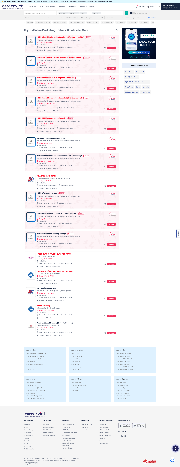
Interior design (103, 427)
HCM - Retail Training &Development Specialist (55, 78)
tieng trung (129, 87)
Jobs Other (74, 390)
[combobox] (40, 13)
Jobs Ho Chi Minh (76, 356)
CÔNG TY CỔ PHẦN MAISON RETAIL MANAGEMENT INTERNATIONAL (59, 40)
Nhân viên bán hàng (131, 92)
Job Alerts (142, 6)
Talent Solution (47, 430)
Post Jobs (46, 424)
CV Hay (41, 6)
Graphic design (104, 432)
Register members (29, 449)
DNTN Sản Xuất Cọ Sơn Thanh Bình (48, 325)
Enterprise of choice (141, 13)
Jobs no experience (122, 385)
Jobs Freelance (76, 388)
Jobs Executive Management (35, 398)
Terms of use (66, 435)
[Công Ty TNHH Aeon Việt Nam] (31, 257)
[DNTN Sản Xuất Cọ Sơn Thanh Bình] (31, 326)
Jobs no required (121, 382)
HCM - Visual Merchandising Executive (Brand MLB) (57, 213)
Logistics (146, 87)
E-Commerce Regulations (69, 432)
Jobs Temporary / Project (79, 385)
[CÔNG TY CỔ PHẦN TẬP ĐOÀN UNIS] (31, 274)
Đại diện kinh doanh (131, 77)
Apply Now (111, 48)
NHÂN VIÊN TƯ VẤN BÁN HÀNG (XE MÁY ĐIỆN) (55, 271)
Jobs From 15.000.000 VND (124, 364)
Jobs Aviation (30, 367)
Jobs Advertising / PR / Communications (38, 359)
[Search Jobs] (126, 13)
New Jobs (27, 424)
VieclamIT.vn (84, 427)
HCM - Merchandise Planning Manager (51, 234)
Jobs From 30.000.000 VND (124, 369)
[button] (178, 1)
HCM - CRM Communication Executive (51, 118)
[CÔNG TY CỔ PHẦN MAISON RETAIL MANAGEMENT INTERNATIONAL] (31, 40)
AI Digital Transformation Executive (51, 138)
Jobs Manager (30, 393)
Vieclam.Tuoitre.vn (86, 424)
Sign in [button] (152, 6)
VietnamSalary (50, 6)
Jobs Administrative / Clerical (35, 356)
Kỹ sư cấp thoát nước (132, 82)
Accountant (140, 72)
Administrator (103, 443)
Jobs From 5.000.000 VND (124, 356)
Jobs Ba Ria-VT (76, 361)
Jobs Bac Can (75, 364)
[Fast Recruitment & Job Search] (12, 6)
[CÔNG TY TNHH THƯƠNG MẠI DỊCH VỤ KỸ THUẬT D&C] (31, 179)
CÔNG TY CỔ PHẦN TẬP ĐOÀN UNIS (48, 274)
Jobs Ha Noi (75, 353)
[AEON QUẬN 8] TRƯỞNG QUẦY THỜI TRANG (54, 254)
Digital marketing (104, 430)
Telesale (102, 438)
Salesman (145, 82)
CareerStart (83, 6)
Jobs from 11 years (121, 398)
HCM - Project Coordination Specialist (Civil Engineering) (59, 98)
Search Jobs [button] (32, 6)
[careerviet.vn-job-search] (124, 425)
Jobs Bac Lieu (75, 369)
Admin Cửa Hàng (43, 306)
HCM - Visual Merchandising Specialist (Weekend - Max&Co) (60, 37)
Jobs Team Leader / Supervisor (35, 390)
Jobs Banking (30, 369)
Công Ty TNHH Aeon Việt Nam (46, 256)
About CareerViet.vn (68, 424)
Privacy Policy (66, 427)
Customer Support (67, 448)
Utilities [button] (91, 6)
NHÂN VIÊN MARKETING (46, 288)
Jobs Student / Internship (34, 382)
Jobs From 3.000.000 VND (124, 353)
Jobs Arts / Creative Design (34, 364)
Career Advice (72, 6)
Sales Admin (129, 72)
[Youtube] (125, 436)
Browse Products (48, 432)
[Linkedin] (122, 436)
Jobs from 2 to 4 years (122, 390)
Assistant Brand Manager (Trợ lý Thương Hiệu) (55, 323)
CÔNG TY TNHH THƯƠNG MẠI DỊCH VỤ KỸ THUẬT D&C (54, 178)
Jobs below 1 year (121, 388)
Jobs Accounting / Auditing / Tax (36, 353)
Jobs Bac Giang (76, 367)
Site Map (26, 443)
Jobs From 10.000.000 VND (124, 361)
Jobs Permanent (76, 382)
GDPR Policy (65, 430)
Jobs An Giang (75, 359)
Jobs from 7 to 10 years (123, 396)
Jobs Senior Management (34, 396)
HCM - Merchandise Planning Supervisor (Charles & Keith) (59, 57)
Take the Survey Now (105, 1)
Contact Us (84, 430)
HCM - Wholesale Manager (47, 193)
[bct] (149, 461)
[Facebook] (118, 436)
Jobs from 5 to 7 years (122, 393)
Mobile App (27, 441)
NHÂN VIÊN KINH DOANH (47, 176)
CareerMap (61, 6)
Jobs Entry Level (31, 385)
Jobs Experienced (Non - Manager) (36, 388)
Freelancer (102, 424)
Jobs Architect (30, 361)
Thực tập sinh (145, 92)
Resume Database (48, 427)
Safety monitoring (105, 435)
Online (138, 87)
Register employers (49, 435)
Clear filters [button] (152, 18)
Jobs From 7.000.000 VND (124, 359)
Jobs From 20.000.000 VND (124, 367)
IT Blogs (26, 438)
